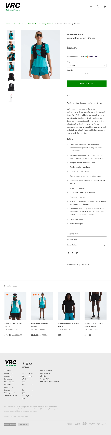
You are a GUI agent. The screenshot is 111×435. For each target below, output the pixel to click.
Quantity (70, 70)
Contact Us (8, 373)
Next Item (85, 265)
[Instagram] (27, 363)
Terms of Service (10, 396)
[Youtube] (30, 363)
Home (7, 24)
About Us (7, 371)
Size (68, 62)
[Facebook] (23, 363)
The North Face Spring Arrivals (40, 24)
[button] (87, 56)
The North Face (11, 329)
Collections (18, 24)
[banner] (13, 6)
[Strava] (25, 367)
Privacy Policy (9, 393)
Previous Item (72, 265)
